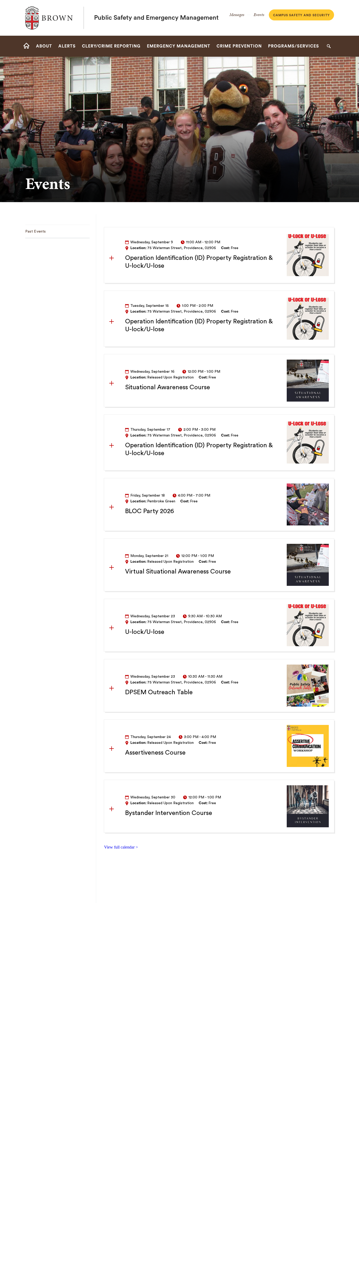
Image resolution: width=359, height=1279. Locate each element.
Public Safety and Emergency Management (156, 18)
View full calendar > (121, 847)
